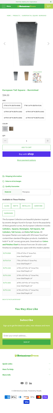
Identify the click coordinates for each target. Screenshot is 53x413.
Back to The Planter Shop (11, 300)
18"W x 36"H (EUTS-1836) (13, 118)
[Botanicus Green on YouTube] (22, 383)
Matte (15, 206)
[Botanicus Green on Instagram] (26, 383)
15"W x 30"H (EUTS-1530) (35, 112)
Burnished (8, 213)
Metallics (26, 206)
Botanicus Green (22, 391)
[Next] (48, 44)
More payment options (26, 160)
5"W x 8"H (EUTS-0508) (12, 105)
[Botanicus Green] (26, 6)
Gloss (6, 206)
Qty (3, 136)
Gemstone (38, 206)
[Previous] (4, 44)
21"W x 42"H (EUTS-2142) (35, 118)
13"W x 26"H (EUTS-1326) (13, 112)
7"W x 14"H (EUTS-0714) (32, 105)
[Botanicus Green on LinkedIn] (31, 383)
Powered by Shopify (34, 391)
